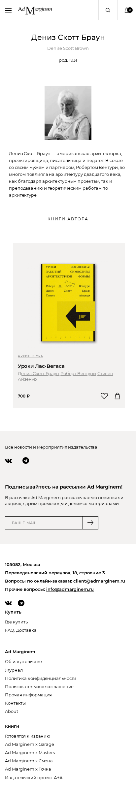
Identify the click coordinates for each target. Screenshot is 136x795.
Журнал (13, 670)
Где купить (16, 621)
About (11, 711)
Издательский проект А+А (34, 777)
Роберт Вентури (78, 373)
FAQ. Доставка (21, 630)
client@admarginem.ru (99, 581)
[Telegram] (25, 460)
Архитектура (30, 356)
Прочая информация (28, 694)
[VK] (8, 460)
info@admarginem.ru (70, 589)
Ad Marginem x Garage (29, 744)
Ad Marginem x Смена (29, 760)
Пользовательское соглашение (39, 686)
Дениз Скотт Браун (38, 373)
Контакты (15, 703)
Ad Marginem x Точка (28, 769)
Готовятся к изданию (27, 736)
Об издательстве (23, 661)
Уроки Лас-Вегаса (41, 366)
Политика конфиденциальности (40, 678)
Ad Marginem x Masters (30, 752)
